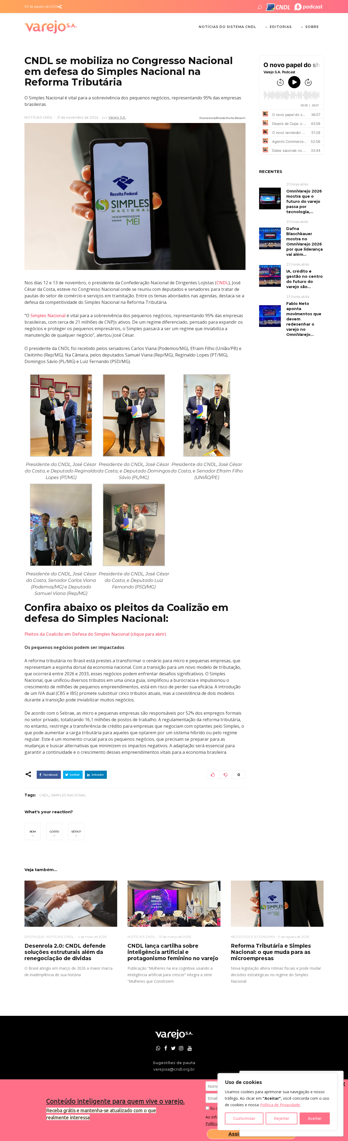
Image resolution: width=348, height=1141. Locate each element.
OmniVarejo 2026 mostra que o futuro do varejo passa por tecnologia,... (304, 201)
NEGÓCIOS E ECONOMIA (253, 937)
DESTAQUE (34, 937)
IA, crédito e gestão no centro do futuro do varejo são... (304, 279)
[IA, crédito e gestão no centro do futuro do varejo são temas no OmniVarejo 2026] (270, 275)
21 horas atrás (297, 184)
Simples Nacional (48, 316)
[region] (277, 1101)
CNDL (222, 283)
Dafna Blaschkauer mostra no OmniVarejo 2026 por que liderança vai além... (304, 241)
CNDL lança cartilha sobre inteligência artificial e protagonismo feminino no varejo (173, 952)
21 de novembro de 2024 (77, 117)
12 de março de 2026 (175, 937)
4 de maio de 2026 (92, 937)
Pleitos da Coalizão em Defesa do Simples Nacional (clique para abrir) (95, 634)
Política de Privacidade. (280, 1104)
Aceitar (315, 1118)
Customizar (244, 1118)
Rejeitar (281, 1118)
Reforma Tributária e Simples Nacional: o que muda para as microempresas (271, 952)
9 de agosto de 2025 (293, 937)
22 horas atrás (297, 264)
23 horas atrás (297, 297)
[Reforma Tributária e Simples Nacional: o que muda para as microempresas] (277, 904)
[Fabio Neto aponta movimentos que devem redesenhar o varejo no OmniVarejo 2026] (270, 316)
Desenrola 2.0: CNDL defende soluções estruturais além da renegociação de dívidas (65, 952)
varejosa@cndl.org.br (174, 1069)
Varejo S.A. (117, 117)
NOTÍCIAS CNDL (38, 117)
